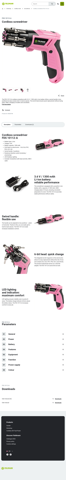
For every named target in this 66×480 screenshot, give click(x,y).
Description (7, 124)
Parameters (18, 124)
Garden (8, 425)
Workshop (8, 8)
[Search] (52, 4)
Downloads (58, 399)
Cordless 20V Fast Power (13, 431)
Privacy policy (10, 441)
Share (62, 95)
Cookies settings (11, 444)
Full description (6, 104)
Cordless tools (17, 8)
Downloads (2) (29, 124)
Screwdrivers (27, 8)
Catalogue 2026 (10, 439)
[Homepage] (2, 8)
